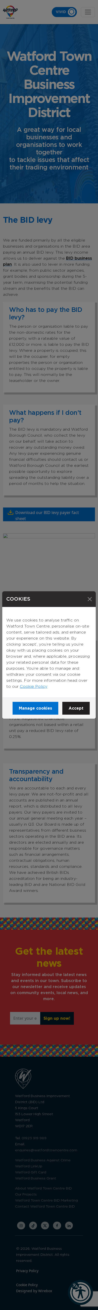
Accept (76, 708)
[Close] (90, 599)
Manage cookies (35, 708)
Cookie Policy (33, 687)
